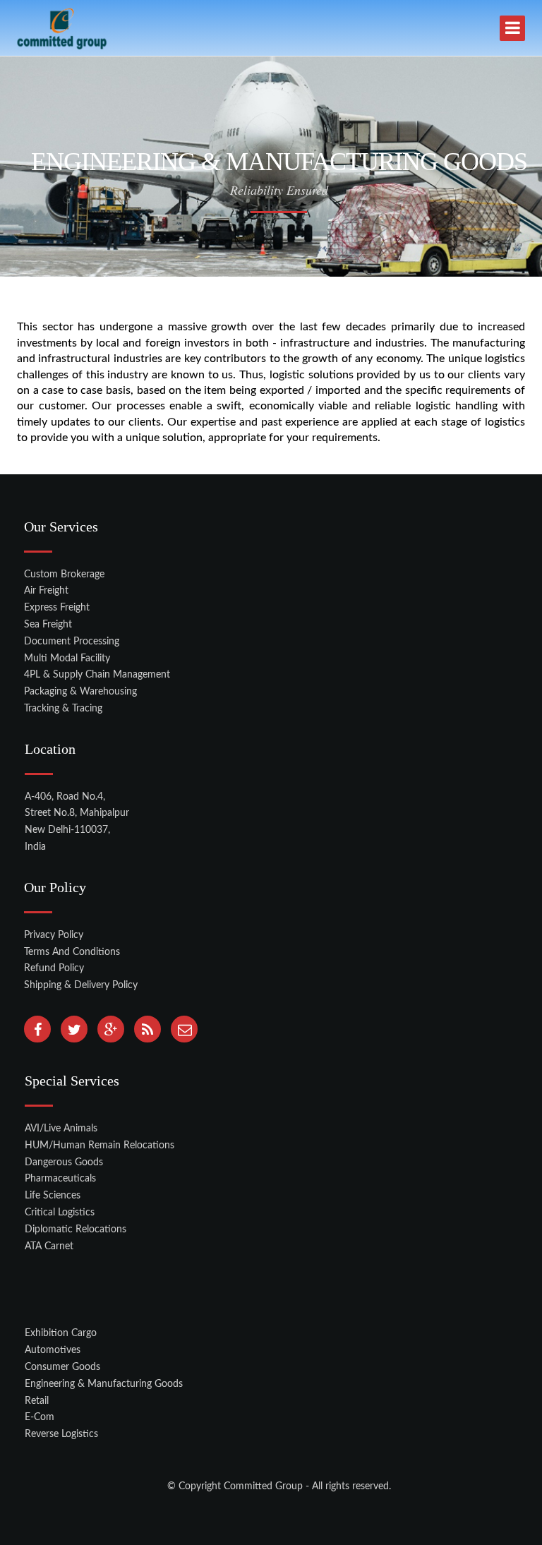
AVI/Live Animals (61, 1129)
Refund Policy (54, 968)
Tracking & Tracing (63, 709)
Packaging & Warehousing (80, 692)
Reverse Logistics (61, 1434)
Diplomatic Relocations (75, 1229)
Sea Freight (48, 625)
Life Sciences (52, 1196)
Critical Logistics (60, 1213)
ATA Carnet (49, 1246)
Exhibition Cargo (61, 1333)
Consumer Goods (62, 1367)
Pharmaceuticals (60, 1179)
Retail (37, 1401)
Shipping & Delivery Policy (81, 985)
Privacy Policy (53, 935)
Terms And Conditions (72, 952)
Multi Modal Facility (67, 658)
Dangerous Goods (64, 1162)
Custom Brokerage (64, 574)
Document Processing (71, 642)
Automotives (52, 1350)
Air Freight (46, 591)
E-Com (39, 1417)
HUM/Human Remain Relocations (99, 1145)
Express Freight (57, 608)
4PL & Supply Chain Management (97, 675)
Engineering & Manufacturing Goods (104, 1384)
